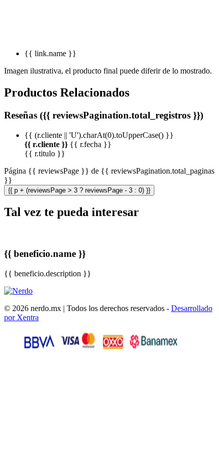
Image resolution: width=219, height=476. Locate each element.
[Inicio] (18, 291)
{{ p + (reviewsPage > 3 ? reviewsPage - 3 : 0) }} (79, 190)
